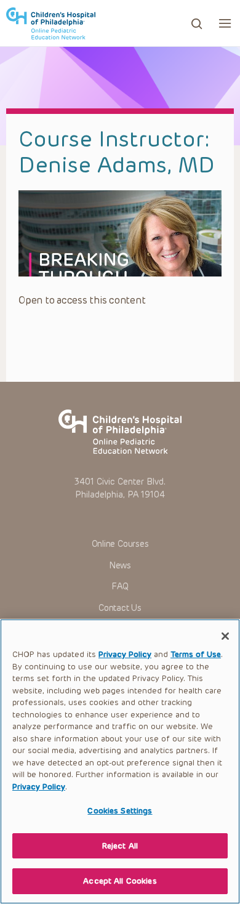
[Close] (225, 636)
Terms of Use (195, 654)
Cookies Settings (119, 810)
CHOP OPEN (50, 23)
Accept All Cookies (119, 881)
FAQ (119, 586)
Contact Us (120, 608)
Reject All (120, 845)
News (120, 565)
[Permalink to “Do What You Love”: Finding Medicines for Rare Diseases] (120, 233)
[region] (120, 761)
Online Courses (120, 544)
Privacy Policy (124, 654)
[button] (224, 23)
